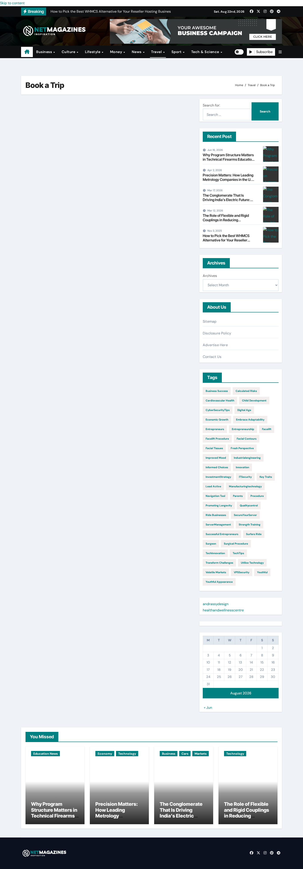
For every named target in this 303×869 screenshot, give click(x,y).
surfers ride (254, 534)
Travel (157, 51)
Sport (177, 51)
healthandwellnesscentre (223, 610)
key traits (266, 477)
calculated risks (246, 391)
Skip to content (12, 3)
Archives (210, 275)
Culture (69, 51)
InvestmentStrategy (218, 477)
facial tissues (214, 448)
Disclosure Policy (217, 333)
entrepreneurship (243, 429)
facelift (266, 429)
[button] (280, 52)
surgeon (211, 543)
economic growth (217, 419)
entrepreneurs (215, 429)
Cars (184, 754)
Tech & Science (205, 51)
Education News (45, 754)
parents (238, 496)
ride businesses (216, 515)
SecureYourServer (245, 515)
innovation (242, 467)
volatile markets (216, 572)
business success (217, 391)
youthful (262, 572)
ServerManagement (218, 524)
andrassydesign (215, 604)
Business (44, 51)
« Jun (208, 707)
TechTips (238, 553)
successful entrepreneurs (222, 534)
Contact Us (212, 356)
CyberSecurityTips (218, 410)
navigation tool (215, 496)
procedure (257, 496)
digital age (244, 410)
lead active (213, 486)
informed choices (217, 467)
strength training (249, 524)
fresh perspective (242, 448)
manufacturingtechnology (245, 486)
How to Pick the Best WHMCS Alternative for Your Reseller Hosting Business (226, 239)
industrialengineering (247, 458)
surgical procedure (236, 543)
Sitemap (209, 321)
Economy (105, 754)
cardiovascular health (220, 400)
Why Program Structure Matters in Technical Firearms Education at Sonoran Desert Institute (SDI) (228, 159)
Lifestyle (93, 51)
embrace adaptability (250, 419)
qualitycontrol (249, 505)
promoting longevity (219, 505)
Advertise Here (215, 345)
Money (116, 51)
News (137, 51)
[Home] (27, 52)
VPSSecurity (241, 572)
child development (254, 400)
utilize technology (252, 563)
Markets (201, 754)
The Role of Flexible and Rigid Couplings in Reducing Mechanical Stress (226, 219)
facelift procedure (217, 438)
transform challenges (219, 563)
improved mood (216, 458)
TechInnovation (215, 553)
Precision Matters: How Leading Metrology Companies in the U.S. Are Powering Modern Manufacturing (229, 181)
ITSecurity (245, 477)
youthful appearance (219, 582)
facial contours (246, 438)
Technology (127, 754)
